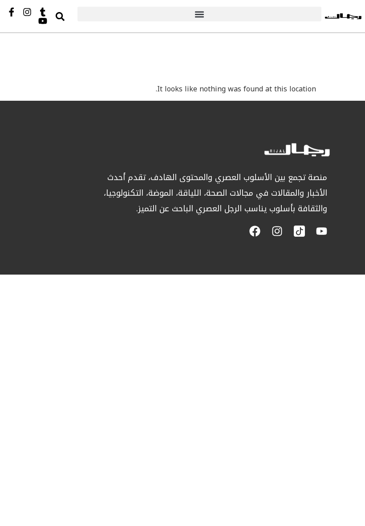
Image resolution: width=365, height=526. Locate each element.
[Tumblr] (42, 12)
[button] (199, 14)
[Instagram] (27, 12)
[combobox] (69, 16)
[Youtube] (42, 20)
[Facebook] (254, 231)
